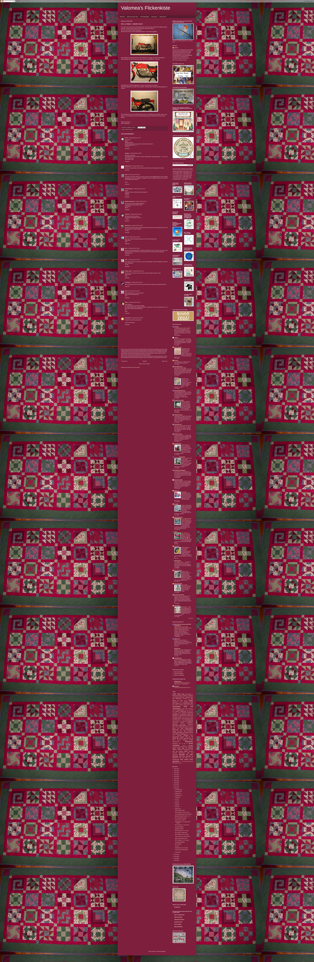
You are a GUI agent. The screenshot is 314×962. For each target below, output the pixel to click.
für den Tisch (183, 757)
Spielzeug (190, 746)
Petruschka (127, 317)
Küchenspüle (182, 725)
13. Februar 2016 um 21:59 (140, 201)
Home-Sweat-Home (185, 717)
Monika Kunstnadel (129, 201)
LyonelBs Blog (177, 443)
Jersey (174, 721)
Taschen (180, 749)
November (177, 791)
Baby (192, 698)
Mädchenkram (180, 731)
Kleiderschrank (183, 724)
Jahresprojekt (176, 718)
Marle (126, 302)
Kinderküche (190, 721)
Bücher (181, 703)
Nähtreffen (186, 735)
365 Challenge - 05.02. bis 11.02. (182, 812)
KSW (177, 721)
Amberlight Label (178, 366)
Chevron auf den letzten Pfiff (181, 849)
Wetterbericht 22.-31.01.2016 (181, 847)
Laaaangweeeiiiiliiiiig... (180, 842)
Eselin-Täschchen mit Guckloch (180, 425)
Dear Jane (190, 703)
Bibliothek (186, 700)
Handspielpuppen (183, 714)
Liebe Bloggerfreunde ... (179, 561)
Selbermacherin (128, 188)
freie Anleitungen (144, 16)
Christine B (127, 282)
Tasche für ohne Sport (180, 810)
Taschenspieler (186, 749)
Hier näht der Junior (129, 129)
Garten (177, 711)
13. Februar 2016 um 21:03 (139, 188)
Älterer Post (164, 361)
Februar (177, 808)
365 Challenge (178, 844)
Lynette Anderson (189, 725)
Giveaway (184, 712)
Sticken (174, 748)
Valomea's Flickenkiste (145, 8)
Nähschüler (179, 735)
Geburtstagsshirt (190, 711)
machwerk (176, 546)
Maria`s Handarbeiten (179, 914)
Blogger (163, 951)
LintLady (127, 214)
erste (151, 57)
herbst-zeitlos (177, 560)
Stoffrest (176, 360)
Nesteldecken (176, 732)
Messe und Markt (178, 728)
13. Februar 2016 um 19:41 (134, 174)
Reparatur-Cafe (176, 741)
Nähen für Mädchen (181, 734)
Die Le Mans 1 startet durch (181, 832)
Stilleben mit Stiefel (179, 828)
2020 (175, 780)
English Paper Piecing (188, 704)
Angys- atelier (128, 271)
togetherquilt (176, 759)
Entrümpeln (177, 706)
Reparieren (189, 741)
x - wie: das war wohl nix (186, 761)
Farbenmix (176, 686)
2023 (175, 774)
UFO (186, 751)
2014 (175, 856)
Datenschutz (163, 16)
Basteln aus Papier (178, 700)
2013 (175, 858)
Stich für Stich (184, 606)
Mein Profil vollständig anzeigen (180, 60)
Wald (192, 752)
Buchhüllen (175, 702)
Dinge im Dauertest (179, 704)
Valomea (176, 47)
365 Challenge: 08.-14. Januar (182, 834)
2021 (175, 778)
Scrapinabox (175, 746)
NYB (185, 731)
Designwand (177, 907)
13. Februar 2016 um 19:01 (137, 166)
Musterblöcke (189, 729)
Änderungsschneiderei (177, 762)
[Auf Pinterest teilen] (145, 127)
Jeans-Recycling (188, 719)
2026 (175, 768)
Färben (186, 709)
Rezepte (191, 745)
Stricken (175, 749)
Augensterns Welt (178, 480)
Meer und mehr (189, 727)
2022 (175, 776)
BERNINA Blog (177, 681)
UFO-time (191, 751)
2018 (175, 784)
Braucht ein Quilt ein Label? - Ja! (182, 816)
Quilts (185, 738)
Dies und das (184, 491)
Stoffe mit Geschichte (187, 748)
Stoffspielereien (178, 658)
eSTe (126, 259)
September (177, 795)
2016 (175, 788)
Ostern (191, 735)
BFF (189, 698)
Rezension (184, 745)
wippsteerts (177, 638)
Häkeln (191, 717)
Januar (177, 852)
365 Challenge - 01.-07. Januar (182, 840)
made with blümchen (178, 671)
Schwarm (176, 640)
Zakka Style (182, 756)
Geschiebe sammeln (177, 712)
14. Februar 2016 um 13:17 (138, 271)
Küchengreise (176, 725)
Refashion (179, 739)
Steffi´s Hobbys (177, 924)
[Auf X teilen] (141, 127)
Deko (174, 704)
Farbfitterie (183, 708)
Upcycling (175, 753)
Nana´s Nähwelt (178, 347)
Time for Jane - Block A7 (180, 819)
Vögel (188, 753)
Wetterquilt (175, 756)
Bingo (191, 700)
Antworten (127, 148)
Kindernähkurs (175, 722)
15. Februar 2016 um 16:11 (134, 291)
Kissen (182, 722)
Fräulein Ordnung (178, 414)
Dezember (177, 789)
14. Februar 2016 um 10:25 (134, 237)
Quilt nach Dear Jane (132, 16)
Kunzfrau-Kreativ (178, 922)
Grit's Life (176, 490)
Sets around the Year (183, 746)
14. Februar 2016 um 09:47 (137, 225)
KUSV (180, 721)
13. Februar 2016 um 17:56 (134, 137)
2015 (175, 854)
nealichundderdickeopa (179, 390)
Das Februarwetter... (179, 826)
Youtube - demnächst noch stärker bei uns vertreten (185, 402)
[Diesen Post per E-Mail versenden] (138, 127)
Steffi (126, 237)
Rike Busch (127, 225)
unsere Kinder (184, 348)
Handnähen (176, 714)
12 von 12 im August (185, 458)
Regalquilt (185, 739)
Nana (126, 174)
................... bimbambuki (179, 457)
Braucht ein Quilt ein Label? (181, 838)
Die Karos (177, 846)
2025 (175, 770)
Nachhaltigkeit (190, 731)
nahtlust (176, 337)
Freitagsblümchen (180, 710)
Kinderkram (184, 721)
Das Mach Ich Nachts (179, 594)
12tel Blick (188, 694)
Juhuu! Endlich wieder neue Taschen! (183, 814)
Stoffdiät (178, 748)
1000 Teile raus (178, 694)
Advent (185, 695)
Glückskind (190, 712)
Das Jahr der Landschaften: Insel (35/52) (182, 338)
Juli (176, 799)
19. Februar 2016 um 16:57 (137, 317)
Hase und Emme (178, 570)
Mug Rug (182, 729)
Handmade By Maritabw (179, 470)
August (177, 797)
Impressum (154, 16)
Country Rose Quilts (179, 400)
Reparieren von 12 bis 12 (180, 743)
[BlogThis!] (140, 127)
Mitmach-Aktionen (189, 728)
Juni (176, 801)
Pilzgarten (182, 736)
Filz (186, 708)
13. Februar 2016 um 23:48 (135, 214)
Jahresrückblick (182, 718)
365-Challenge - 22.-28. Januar (182, 824)
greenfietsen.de (178, 424)
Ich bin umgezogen (178, 361)
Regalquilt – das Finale (178, 649)
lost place (191, 757)
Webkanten (175, 754)
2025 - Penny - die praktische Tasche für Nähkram (185, 534)
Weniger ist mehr (186, 754)
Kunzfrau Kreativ (178, 434)
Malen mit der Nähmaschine (179, 727)
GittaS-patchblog (178, 583)
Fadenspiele (177, 605)
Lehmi (126, 137)
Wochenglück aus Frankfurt (180, 416)
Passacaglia (176, 736)
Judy (126, 291)
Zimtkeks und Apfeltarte (179, 675)
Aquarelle (183, 378)
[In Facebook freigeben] (143, 127)
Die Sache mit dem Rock (179, 435)
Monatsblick (176, 729)
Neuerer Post (124, 361)
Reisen (191, 739)
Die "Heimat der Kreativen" (181, 818)
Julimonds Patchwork (179, 919)
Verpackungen (182, 753)
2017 (175, 786)
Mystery (174, 731)
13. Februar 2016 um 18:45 (135, 153)
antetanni (176, 326)
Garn (174, 711)
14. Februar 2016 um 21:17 (137, 282)
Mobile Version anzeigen (144, 363)
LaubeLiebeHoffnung (178, 673)
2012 (175, 860)
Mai (176, 803)
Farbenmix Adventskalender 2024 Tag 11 (182, 687)
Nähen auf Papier (183, 732)
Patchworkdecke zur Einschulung (181, 471)
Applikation (187, 697)
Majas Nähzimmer (178, 517)
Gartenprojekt (183, 711)
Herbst (178, 715)
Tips (126, 248)
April (176, 804)
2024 (175, 772)
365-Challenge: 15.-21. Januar (182, 830)
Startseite (122, 16)
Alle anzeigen (190, 618)
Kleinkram (190, 724)
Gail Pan (191, 710)
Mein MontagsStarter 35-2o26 (180, 391)
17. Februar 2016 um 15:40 (134, 302)
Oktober (177, 793)
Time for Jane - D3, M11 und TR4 (182, 836)
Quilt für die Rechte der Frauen (183, 737)
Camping (185, 703)
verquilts (176, 504)
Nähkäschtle (128, 166)
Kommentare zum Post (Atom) (133, 367)
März (176, 806)
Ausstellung (185, 698)
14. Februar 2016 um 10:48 (133, 248)
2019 (175, 782)
